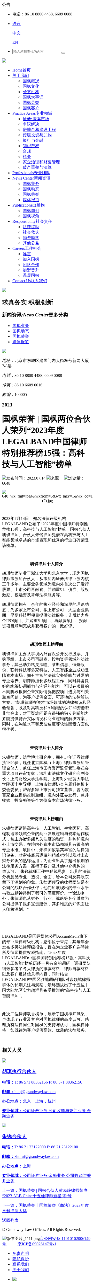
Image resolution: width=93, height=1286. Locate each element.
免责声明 (20, 1253)
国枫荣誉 (31, 102)
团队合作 (31, 264)
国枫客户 (31, 108)
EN (15, 42)
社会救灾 (31, 232)
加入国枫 (31, 259)
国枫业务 (31, 183)
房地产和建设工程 (39, 129)
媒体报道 (31, 200)
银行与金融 (33, 140)
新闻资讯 (31, 178)
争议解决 (31, 124)
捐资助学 (31, 237)
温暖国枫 (31, 275)
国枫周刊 (31, 210)
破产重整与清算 (37, 167)
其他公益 (31, 243)
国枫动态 (31, 189)
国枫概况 (31, 81)
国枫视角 (31, 216)
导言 (27, 254)
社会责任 (32, 221)
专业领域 (32, 113)
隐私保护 (20, 1259)
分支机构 (31, 92)
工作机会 (26, 248)
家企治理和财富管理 (41, 162)
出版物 (28, 205)
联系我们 (29, 281)
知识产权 (31, 146)
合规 (27, 151)
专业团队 (31, 173)
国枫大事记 (33, 97)
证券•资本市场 (36, 119)
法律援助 (31, 227)
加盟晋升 (31, 270)
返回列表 (10, 1220)
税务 (27, 156)
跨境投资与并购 (37, 135)
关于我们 (20, 75)
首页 (21, 70)
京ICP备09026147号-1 (37, 1244)
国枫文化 (31, 86)
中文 (16, 33)
